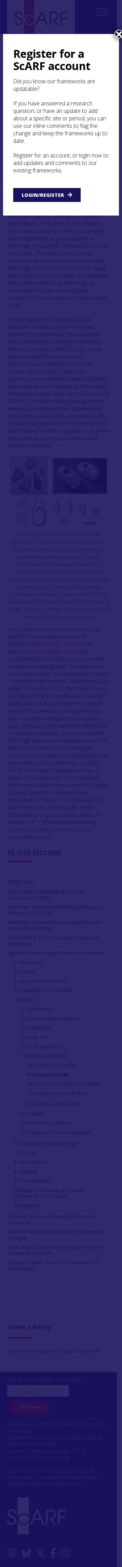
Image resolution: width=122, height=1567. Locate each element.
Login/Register (43, 195)
